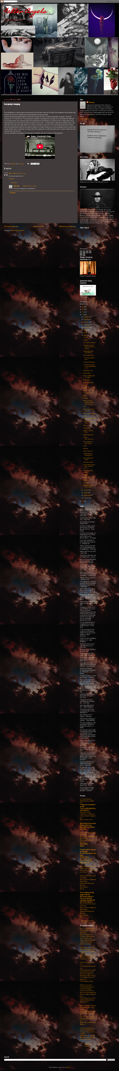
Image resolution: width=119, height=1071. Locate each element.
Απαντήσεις (14, 182)
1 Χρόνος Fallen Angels (89, 362)
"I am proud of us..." (88, 393)
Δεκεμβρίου (87, 317)
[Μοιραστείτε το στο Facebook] (37, 164)
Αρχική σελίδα (38, 226)
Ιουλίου (86, 330)
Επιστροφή (86, 482)
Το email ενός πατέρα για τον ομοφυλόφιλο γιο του (89, 366)
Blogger (68, 1067)
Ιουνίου (86, 332)
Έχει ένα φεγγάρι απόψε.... (87, 422)
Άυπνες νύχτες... (87, 373)
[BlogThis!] (33, 164)
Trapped (85, 475)
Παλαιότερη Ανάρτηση (67, 226)
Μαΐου (85, 335)
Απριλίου (86, 490)
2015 (83, 312)
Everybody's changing (88, 382)
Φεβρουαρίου (87, 495)
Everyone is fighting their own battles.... (89, 376)
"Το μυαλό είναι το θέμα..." (88, 471)
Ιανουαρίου (87, 498)
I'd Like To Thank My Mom (88, 431)
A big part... (86, 480)
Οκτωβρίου (87, 322)
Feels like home (86, 428)
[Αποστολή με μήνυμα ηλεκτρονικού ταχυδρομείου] (31, 164)
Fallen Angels (25, 12)
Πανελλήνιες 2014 (87, 370)
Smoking (85, 340)
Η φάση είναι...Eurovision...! (88, 438)
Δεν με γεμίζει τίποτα (89, 413)
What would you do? (88, 451)
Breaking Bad (86, 380)
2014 (83, 315)
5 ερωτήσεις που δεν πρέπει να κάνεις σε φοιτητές (89, 346)
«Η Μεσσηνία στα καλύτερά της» (88, 454)
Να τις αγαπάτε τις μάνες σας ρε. (88, 442)
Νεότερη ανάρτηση (11, 226)
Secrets (85, 385)
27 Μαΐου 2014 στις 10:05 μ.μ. (29, 186)
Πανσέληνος (86, 390)
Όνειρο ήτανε (86, 477)
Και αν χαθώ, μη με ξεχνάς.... (88, 458)
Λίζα (10, 173)
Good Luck (85, 337)
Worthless (85, 398)
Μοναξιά (85, 448)
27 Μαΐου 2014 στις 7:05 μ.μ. (19, 173)
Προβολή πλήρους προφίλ (87, 119)
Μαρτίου (86, 493)
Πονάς (85, 446)
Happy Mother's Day (88, 435)
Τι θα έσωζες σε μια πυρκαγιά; (88, 410)
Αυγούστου (87, 327)
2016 (83, 309)
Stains (84, 425)
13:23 (84, 407)
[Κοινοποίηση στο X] (35, 164)
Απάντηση (11, 179)
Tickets (85, 416)
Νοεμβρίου (87, 319)
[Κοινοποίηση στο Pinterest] (39, 164)
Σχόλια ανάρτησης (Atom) (17, 230)
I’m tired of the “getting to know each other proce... (89, 466)
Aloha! (84, 395)
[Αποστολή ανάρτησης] (28, 164)
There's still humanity (88, 355)
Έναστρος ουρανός (88, 462)
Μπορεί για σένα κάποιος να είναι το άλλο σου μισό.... (89, 402)
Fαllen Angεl (16, 186)
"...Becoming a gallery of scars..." (89, 358)
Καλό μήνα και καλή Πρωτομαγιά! (88, 486)
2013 (83, 501)
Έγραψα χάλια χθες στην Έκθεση (88, 352)
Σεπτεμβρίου (87, 325)
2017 (83, 307)
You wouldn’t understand (89, 343)
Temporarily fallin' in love (89, 418)
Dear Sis (85, 388)
